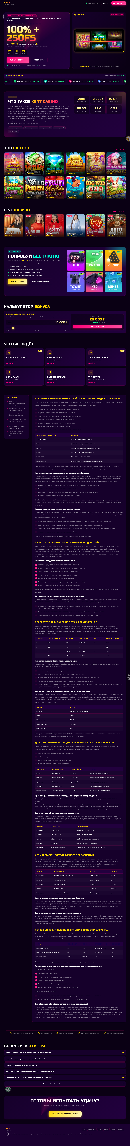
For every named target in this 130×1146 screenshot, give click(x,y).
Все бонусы (39, 60)
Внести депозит (97, 326)
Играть (29, 1140)
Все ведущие (118, 211)
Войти (105, 3)
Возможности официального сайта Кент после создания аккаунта (17, 403)
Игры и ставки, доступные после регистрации (16, 427)
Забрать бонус (17, 60)
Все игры (120, 149)
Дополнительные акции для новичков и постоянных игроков (17, 421)
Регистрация (118, 3)
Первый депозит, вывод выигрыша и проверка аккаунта (16, 433)
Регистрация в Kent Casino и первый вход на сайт (17, 409)
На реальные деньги (40, 281)
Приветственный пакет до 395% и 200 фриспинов (17, 414)
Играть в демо (17, 281)
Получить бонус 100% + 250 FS (65, 1114)
